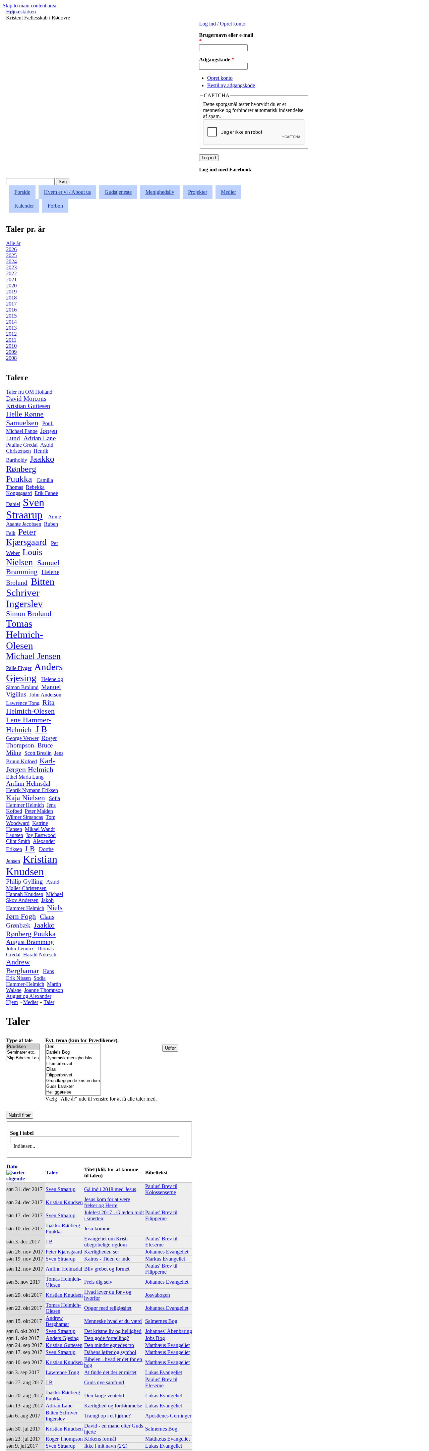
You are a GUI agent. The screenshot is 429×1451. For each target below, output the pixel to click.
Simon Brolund (28, 613)
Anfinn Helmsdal (28, 783)
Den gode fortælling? (106, 1338)
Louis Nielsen (24, 557)
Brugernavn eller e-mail (226, 38)
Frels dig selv (98, 1282)
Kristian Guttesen (28, 405)
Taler (49, 1002)
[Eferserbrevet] (73, 1064)
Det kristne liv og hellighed (112, 1331)
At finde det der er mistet (110, 1372)
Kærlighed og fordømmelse (113, 1405)
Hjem (12, 1002)
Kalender (24, 206)
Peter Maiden (39, 811)
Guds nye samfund (104, 1382)
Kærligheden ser (101, 1251)
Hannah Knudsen (24, 894)
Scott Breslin (38, 753)
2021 (11, 279)
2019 (11, 291)
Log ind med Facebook (225, 169)
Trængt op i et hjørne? (107, 1415)
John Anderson (45, 694)
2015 (11, 316)
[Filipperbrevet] (73, 1075)
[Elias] (73, 1069)
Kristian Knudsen (31, 865)
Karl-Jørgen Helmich (30, 765)
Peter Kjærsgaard (26, 537)
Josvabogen (157, 1295)
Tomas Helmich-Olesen (24, 634)
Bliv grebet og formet (106, 1269)
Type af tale (19, 1040)
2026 (11, 249)
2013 (11, 328)
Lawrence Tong (23, 703)
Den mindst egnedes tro (109, 1345)
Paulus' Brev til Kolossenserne (161, 1189)
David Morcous (26, 398)
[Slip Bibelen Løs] (23, 1058)
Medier (228, 192)
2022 (11, 273)
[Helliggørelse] (73, 1092)
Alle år (13, 243)
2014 (11, 322)
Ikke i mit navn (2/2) (105, 1446)
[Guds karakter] (73, 1087)
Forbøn (55, 206)
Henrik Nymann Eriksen (32, 790)
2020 (11, 285)
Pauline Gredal (22, 445)
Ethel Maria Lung (25, 777)
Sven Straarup (25, 508)
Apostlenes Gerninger (168, 1415)
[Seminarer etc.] (23, 1052)
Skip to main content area (29, 5)
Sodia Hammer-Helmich (26, 981)
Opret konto (220, 78)
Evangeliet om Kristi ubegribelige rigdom (106, 1241)
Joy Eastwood (41, 835)
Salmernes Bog (161, 1321)
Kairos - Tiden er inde (107, 1259)
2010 (11, 346)
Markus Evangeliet (165, 1259)
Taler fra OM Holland (29, 392)
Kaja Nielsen (25, 797)
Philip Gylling (24, 881)
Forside (22, 192)
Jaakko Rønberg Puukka (30, 469)
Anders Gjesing (34, 672)
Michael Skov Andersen (34, 897)
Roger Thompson (31, 741)
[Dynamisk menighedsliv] (73, 1058)
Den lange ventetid (104, 1395)
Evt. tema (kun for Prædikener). (82, 1040)
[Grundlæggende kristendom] (73, 1081)
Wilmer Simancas (24, 817)
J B (41, 729)
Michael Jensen (33, 656)
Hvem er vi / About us (67, 192)
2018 (11, 297)
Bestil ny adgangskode (231, 85)
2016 (11, 310)
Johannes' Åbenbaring (168, 1331)
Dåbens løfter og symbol (110, 1352)
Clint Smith (18, 841)
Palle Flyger (19, 668)
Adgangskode (216, 59)
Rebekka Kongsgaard (25, 490)
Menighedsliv (159, 192)
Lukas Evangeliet (163, 1372)
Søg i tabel (22, 1133)
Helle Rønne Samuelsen (25, 418)
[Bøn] (73, 1047)
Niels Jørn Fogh (34, 911)
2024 (11, 261)
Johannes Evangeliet (166, 1251)
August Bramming (30, 941)
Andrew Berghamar (22, 966)
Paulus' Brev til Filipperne (161, 1215)
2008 (11, 358)
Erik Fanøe (46, 493)
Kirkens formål (100, 1439)
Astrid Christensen (29, 448)
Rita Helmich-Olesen (30, 706)
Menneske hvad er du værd (113, 1321)
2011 (11, 340)
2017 (11, 303)
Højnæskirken (21, 11)
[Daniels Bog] (73, 1052)
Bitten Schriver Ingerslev (30, 592)
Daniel (13, 504)
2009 (11, 352)
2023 (11, 267)
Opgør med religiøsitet (107, 1308)
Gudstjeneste (118, 192)
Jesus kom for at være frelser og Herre (107, 1202)
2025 (11, 255)
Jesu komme (97, 1228)
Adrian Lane (39, 438)
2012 (11, 334)
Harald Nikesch (39, 954)
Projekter (197, 192)
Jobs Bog (155, 1338)
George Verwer (22, 738)
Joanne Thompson (43, 990)
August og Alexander (28, 996)
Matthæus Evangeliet (167, 1345)
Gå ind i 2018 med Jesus (110, 1189)
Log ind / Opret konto (222, 23)
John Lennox (20, 948)
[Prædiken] (23, 1047)
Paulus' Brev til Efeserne (161, 1241)
